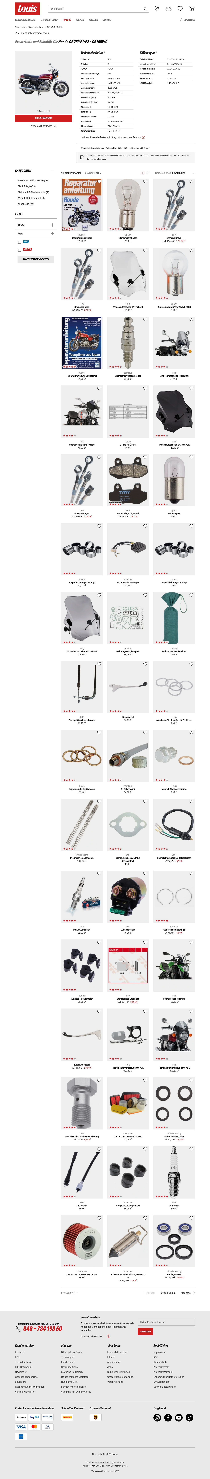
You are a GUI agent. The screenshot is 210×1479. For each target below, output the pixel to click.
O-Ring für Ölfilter (128, 445)
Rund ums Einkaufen (118, 1372)
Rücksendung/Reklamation (30, 1386)
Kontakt (19, 1352)
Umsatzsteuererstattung (120, 1376)
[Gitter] (143, 172)
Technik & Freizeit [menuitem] (49, 20)
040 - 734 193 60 (42, 1329)
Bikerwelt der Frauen (72, 1352)
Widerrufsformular (163, 1372)
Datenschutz (160, 1362)
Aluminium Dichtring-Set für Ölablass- (174, 720)
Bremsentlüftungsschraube (128, 376)
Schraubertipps (69, 1367)
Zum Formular (100, 159)
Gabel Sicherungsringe (174, 930)
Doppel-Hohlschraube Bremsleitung (82, 1136)
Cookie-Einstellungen (164, 1386)
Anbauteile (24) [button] (26, 204)
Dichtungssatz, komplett (128, 651)
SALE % (27, 249)
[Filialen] (157, 8)
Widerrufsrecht (161, 1367)
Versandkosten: (89, 1466)
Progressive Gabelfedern (82, 858)
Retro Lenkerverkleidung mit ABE (128, 1068)
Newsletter (20, 1372)
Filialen (111, 1357)
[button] (145, 8)
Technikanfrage (23, 1362)
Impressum (159, 1352)
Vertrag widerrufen (25, 1391)
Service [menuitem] (107, 20)
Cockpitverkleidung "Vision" (82, 445)
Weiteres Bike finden (41, 126)
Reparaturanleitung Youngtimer (82, 376)
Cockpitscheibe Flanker (174, 999)
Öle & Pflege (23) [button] (27, 186)
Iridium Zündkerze (81, 930)
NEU (26, 241)
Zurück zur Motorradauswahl (34, 33)
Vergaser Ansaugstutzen (128, 1205)
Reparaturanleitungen (81, 238)
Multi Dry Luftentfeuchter (174, 651)
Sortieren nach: (163, 173)
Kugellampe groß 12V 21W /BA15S (174, 307)
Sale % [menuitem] (67, 20)
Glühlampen (174, 513)
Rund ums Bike (69, 1381)
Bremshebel (128, 717)
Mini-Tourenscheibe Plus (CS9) (174, 376)
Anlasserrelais (128, 930)
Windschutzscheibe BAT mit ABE (128, 307)
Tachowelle (82, 1205)
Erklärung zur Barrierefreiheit (168, 1376)
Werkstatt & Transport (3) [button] (31, 198)
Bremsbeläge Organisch (128, 513)
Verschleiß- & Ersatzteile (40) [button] (33, 180)
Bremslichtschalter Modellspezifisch (174, 858)
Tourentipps (67, 1357)
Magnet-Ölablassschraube (174, 789)
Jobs (110, 1367)
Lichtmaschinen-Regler (128, 582)
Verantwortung (115, 1381)
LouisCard (20, 1381)
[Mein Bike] (168, 8)
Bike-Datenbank (23, 1367)
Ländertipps (67, 1362)
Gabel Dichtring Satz (174, 1136)
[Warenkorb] (192, 8)
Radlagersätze (174, 1274)
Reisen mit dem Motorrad (75, 1376)
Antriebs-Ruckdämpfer (82, 999)
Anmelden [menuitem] (189, 20)
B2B (17, 1357)
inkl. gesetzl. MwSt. (104, 1462)
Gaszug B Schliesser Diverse (82, 720)
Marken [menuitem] (80, 20)
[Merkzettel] (180, 8)
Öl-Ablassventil (128, 789)
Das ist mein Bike (43, 118)
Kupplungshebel (82, 1065)
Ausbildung (113, 1362)
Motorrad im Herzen (72, 1372)
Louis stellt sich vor (117, 1352)
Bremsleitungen (174, 238)
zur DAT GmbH (142, 148)
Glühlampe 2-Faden (128, 238)
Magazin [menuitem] (93, 20)
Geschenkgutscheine (26, 1376)
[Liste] (148, 173)
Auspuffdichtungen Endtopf (82, 582)
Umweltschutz (161, 1381)
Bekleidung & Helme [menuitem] (25, 20)
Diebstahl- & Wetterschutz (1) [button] (33, 192)
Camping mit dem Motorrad (76, 1391)
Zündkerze (174, 1205)
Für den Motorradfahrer (73, 1386)
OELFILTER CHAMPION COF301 (82, 1274)
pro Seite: (90, 173)
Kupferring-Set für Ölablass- (82, 789)
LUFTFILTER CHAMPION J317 (128, 1136)
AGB (155, 1357)
